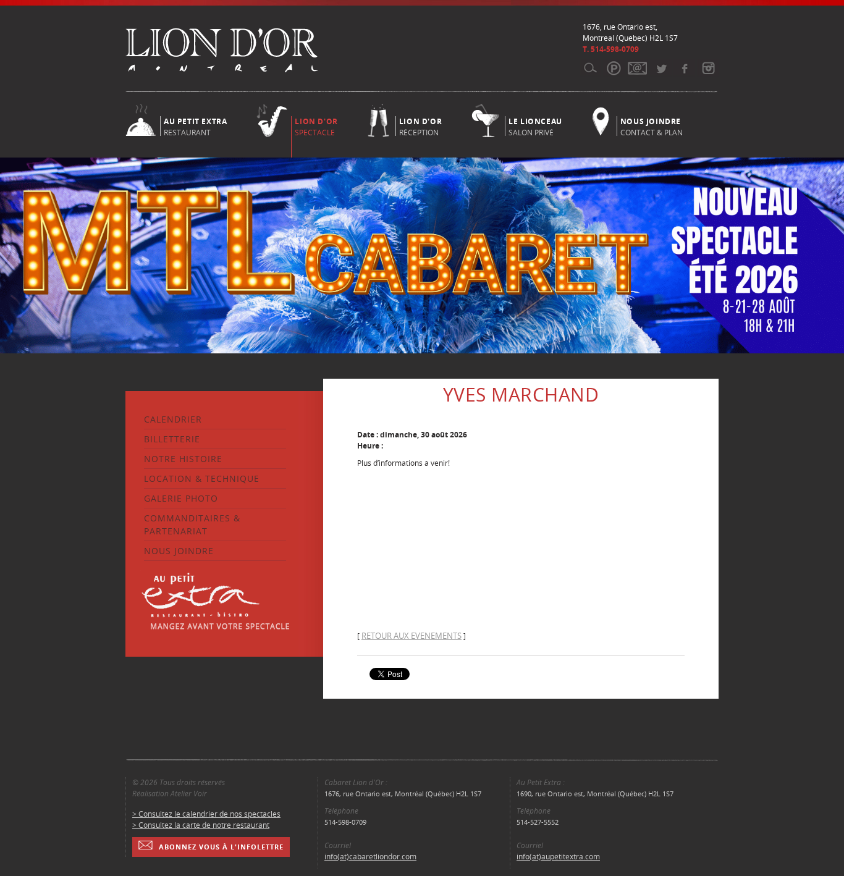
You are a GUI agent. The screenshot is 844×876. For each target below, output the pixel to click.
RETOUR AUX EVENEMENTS (411, 635)
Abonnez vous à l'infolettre (221, 846)
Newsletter (637, 68)
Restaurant (195, 126)
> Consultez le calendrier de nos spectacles (206, 814)
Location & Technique (202, 478)
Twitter (661, 68)
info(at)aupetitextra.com (558, 856)
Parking (614, 68)
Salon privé (535, 126)
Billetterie (172, 439)
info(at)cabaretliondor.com (370, 856)
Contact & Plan (651, 126)
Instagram (708, 68)
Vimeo (684, 68)
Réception (420, 126)
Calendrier (173, 419)
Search (590, 68)
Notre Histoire (183, 459)
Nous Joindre (179, 551)
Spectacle (316, 127)
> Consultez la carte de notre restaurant (200, 825)
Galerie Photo (181, 498)
